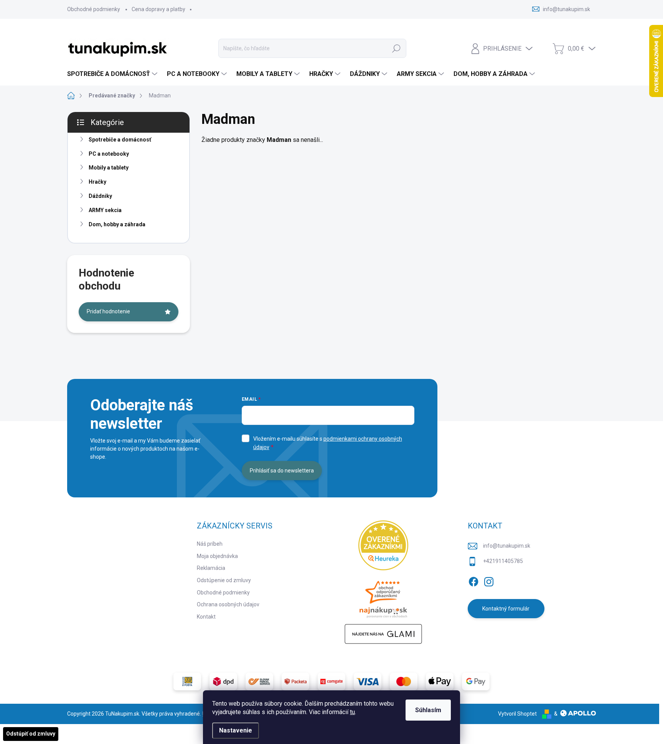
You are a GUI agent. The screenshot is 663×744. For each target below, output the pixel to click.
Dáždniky (100, 196)
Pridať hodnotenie (108, 311)
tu (352, 712)
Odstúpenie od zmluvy (224, 580)
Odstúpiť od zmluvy (30, 734)
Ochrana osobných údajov (228, 604)
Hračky (97, 182)
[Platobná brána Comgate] (331, 681)
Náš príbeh (210, 544)
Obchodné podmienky (93, 9)
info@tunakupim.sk (506, 546)
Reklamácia (211, 568)
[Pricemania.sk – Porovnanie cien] (383, 597)
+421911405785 (503, 561)
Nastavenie (235, 730)
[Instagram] (489, 580)
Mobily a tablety (109, 168)
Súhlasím (428, 710)
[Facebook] (473, 580)
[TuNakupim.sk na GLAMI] (383, 634)
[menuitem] (113, 74)
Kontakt (206, 617)
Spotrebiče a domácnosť (120, 140)
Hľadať (396, 48)
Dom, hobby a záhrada (117, 224)
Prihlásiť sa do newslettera (282, 470)
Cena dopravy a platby (158, 9)
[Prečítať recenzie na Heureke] (383, 545)
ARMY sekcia (105, 210)
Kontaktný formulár (505, 609)
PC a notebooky (109, 154)
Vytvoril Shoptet (517, 714)
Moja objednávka (217, 556)
